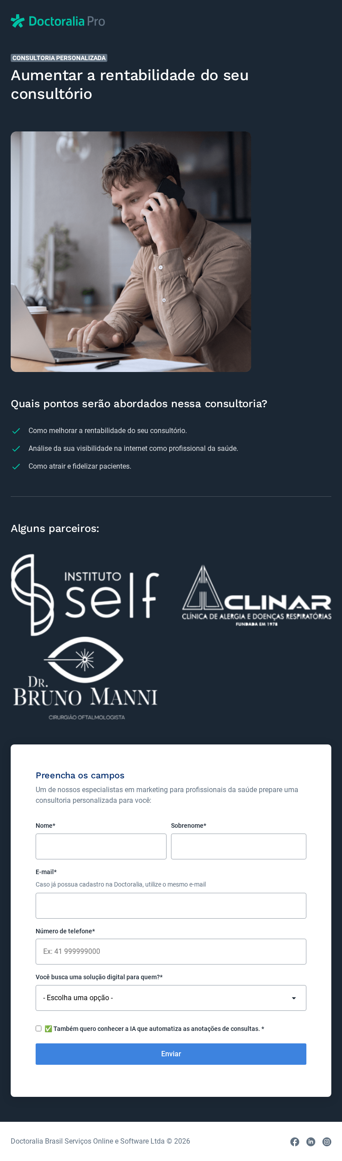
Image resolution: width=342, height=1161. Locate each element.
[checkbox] (171, 1029)
